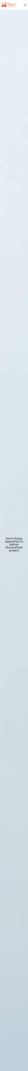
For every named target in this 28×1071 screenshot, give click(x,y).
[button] (25, 5)
